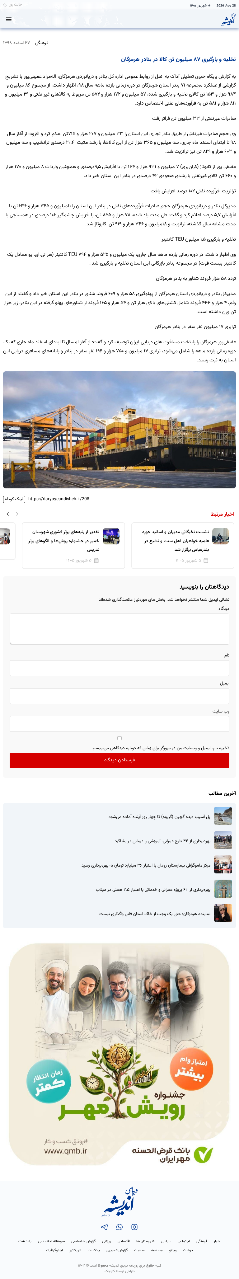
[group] (182, 545)
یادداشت (24, 1241)
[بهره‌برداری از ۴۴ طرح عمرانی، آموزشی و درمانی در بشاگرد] (223, 840)
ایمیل (224, 683)
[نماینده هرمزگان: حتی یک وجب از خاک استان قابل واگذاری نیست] (223, 913)
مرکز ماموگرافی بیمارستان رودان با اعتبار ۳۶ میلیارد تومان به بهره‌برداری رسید (146, 866)
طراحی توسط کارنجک (120, 1271)
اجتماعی (184, 1241)
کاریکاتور (75, 1250)
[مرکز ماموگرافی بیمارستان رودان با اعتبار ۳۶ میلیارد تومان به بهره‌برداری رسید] (223, 864)
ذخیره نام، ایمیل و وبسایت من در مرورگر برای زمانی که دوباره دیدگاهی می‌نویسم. (160, 748)
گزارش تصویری (117, 1250)
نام (226, 655)
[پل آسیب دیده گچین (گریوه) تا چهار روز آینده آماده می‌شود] (223, 816)
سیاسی (166, 1241)
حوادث (188, 1250)
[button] (7, 513)
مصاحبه (156, 1250)
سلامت (139, 1250)
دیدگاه (223, 608)
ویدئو (172, 1250)
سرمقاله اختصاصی (51, 1241)
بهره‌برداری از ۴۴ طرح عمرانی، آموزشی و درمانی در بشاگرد (162, 841)
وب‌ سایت (221, 711)
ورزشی (106, 1241)
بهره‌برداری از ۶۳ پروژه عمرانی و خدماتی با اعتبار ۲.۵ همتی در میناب (153, 890)
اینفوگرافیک (54, 1250)
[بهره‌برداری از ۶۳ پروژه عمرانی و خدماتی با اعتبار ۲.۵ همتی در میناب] (223, 889)
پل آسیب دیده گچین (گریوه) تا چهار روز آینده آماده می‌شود (159, 817)
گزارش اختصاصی (83, 1241)
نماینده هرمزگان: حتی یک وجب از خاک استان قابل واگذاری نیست (154, 914)
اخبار (217, 1241)
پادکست (94, 1250)
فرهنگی (42, 43)
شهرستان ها (145, 1241)
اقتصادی (124, 1241)
